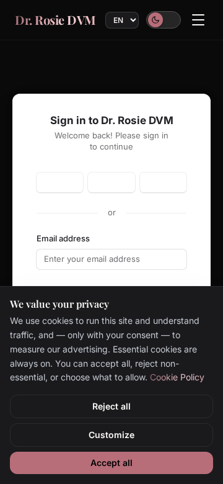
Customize (111, 434)
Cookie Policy (177, 377)
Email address (63, 238)
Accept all (111, 462)
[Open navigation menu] (198, 20)
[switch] (163, 20)
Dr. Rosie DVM (55, 19)
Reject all (111, 406)
